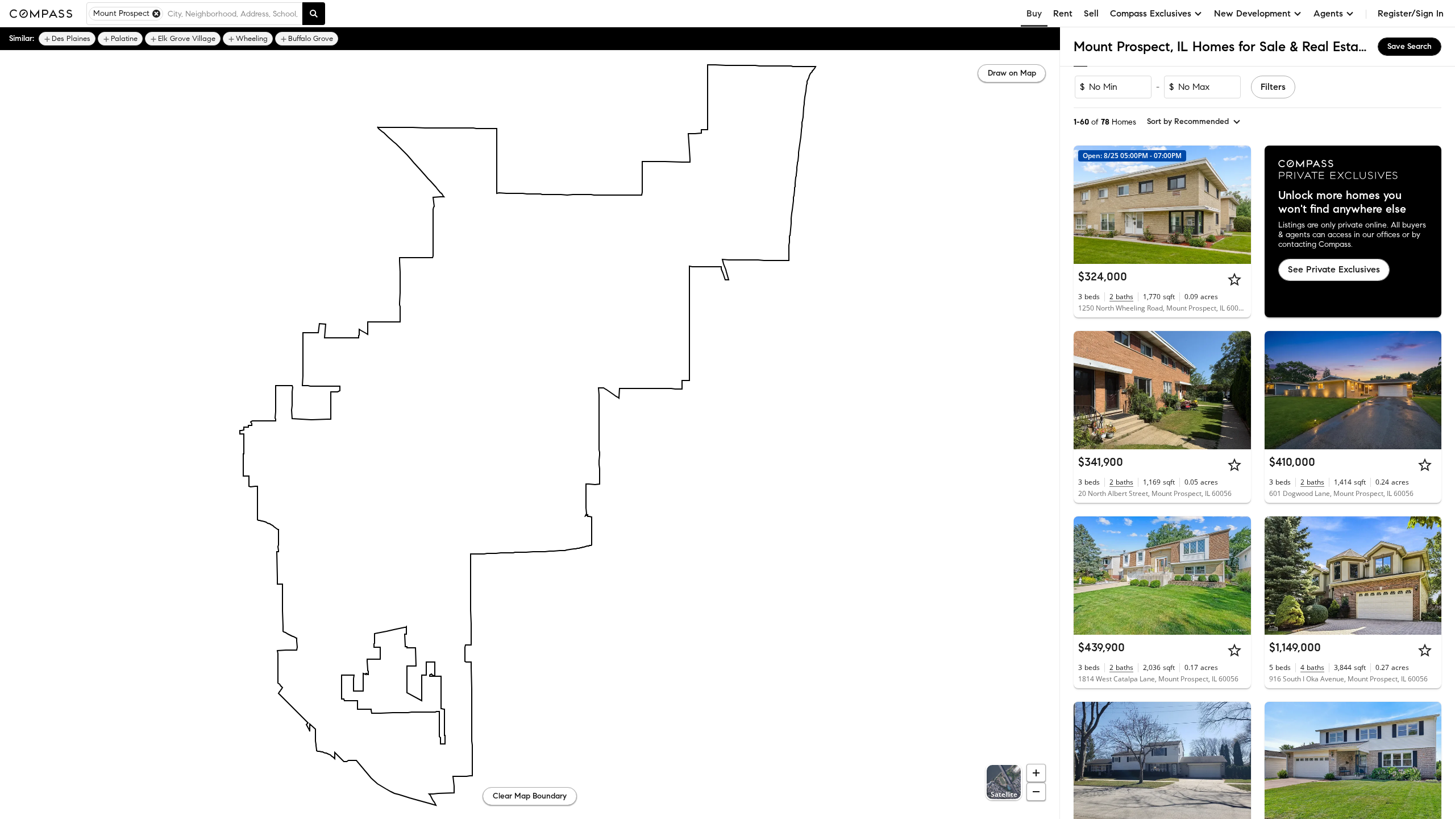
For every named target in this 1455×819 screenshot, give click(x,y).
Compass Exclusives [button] (1150, 13)
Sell (1091, 13)
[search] (313, 13)
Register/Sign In (1411, 13)
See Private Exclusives (1334, 269)
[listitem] (67, 39)
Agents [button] (1328, 13)
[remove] (156, 13)
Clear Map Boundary (530, 796)
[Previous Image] (1087, 205)
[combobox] (232, 13)
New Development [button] (1252, 13)
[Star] (1234, 279)
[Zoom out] (1036, 792)
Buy (1034, 13)
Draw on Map (1012, 73)
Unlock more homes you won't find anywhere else (1342, 202)
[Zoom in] (1036, 773)
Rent (1062, 13)
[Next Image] (1237, 205)
